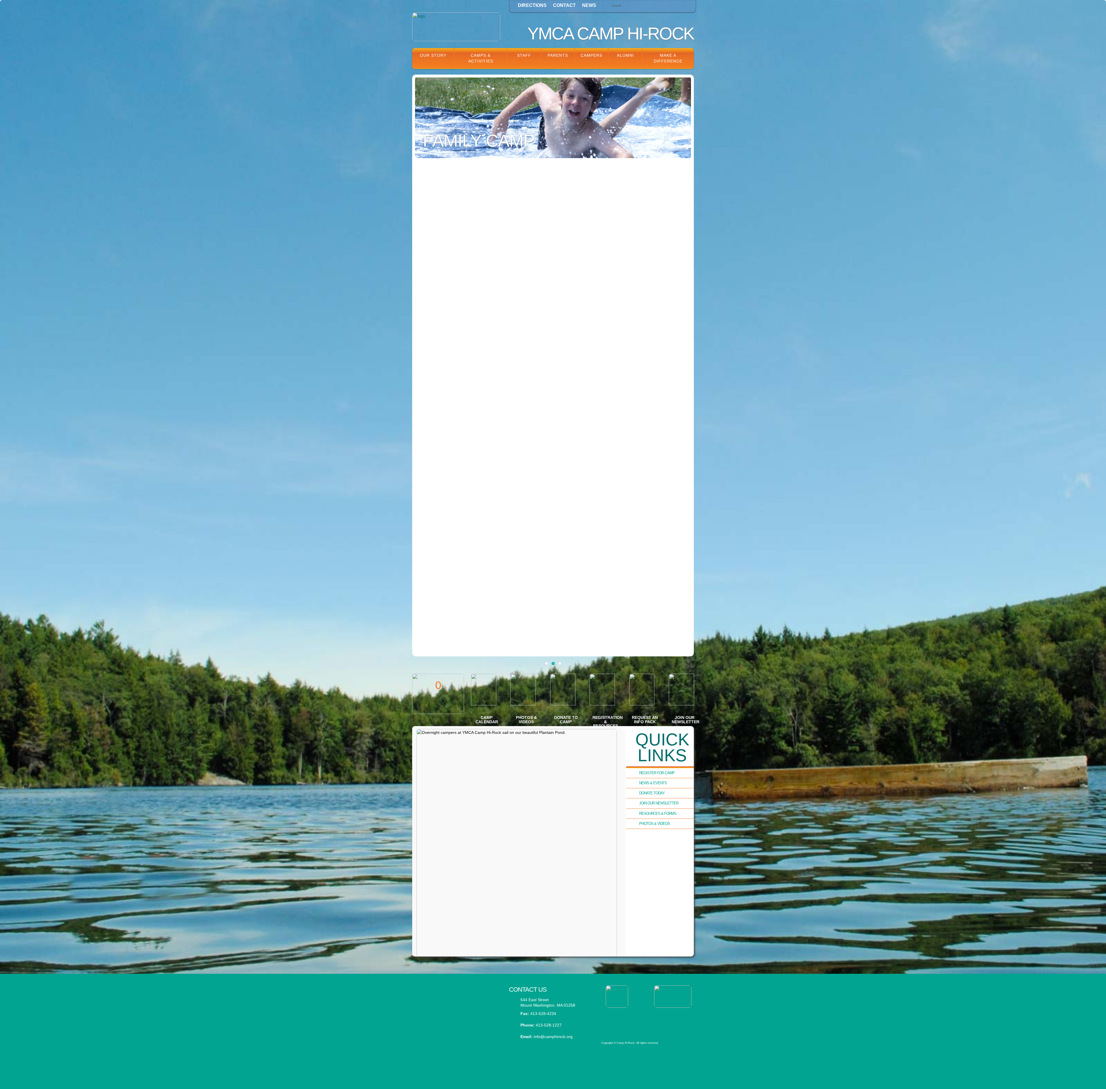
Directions (532, 5)
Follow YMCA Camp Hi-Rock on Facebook (456, 1022)
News (589, 5)
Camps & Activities (480, 58)
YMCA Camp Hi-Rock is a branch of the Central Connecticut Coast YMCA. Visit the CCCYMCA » (644, 1020)
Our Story (433, 55)
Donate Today (652, 793)
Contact (564, 5)
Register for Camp (657, 773)
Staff (524, 55)
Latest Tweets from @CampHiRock (456, 993)
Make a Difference (668, 58)
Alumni (625, 55)
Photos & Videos (654, 823)
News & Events (653, 783)
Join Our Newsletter (658, 803)
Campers (591, 55)
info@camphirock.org (553, 1036)
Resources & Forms (657, 813)
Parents (558, 55)
